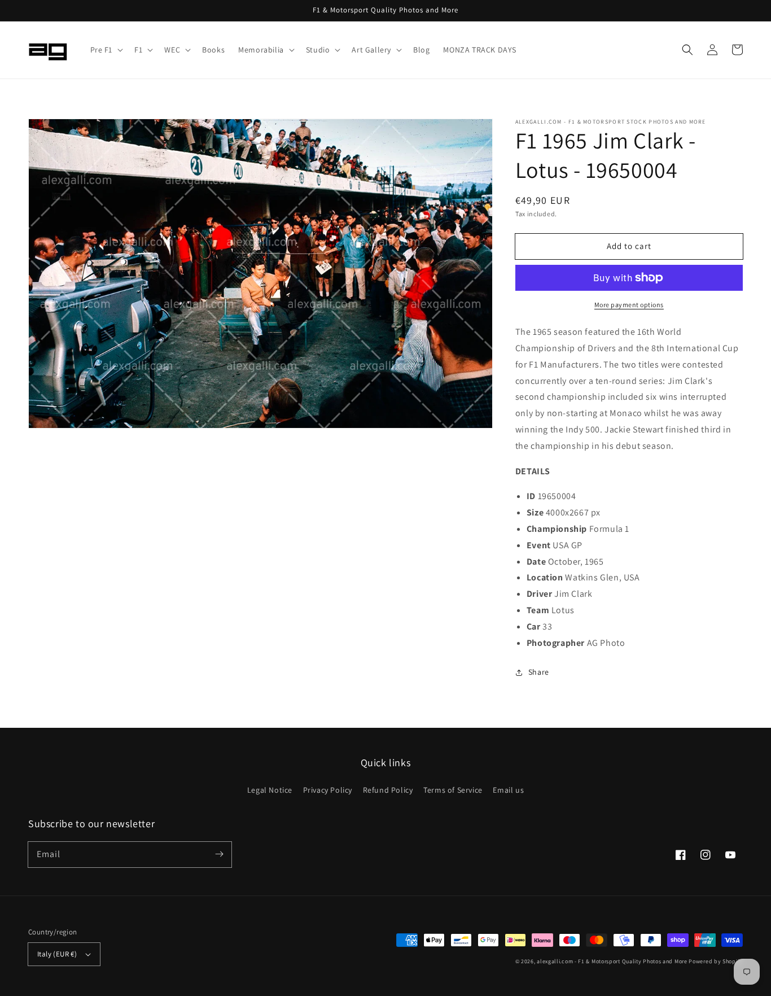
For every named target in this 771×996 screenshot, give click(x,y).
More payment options (629, 304)
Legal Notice (269, 790)
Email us (508, 790)
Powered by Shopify (716, 961)
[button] (106, 50)
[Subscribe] (219, 854)
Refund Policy (388, 790)
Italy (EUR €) (57, 954)
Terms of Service (453, 790)
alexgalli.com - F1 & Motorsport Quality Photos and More (612, 961)
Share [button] (538, 672)
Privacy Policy (327, 790)
